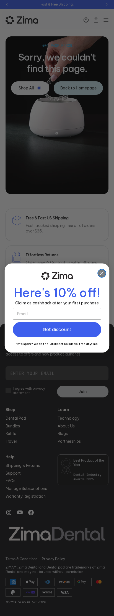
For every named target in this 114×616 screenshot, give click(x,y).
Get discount (57, 329)
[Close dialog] (102, 273)
